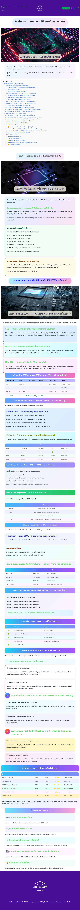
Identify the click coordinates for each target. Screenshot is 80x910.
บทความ (3, 10)
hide (11, 81)
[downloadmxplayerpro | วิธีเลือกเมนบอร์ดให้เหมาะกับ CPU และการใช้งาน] (40, 8)
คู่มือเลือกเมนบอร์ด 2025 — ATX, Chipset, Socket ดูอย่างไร (14, 6)
